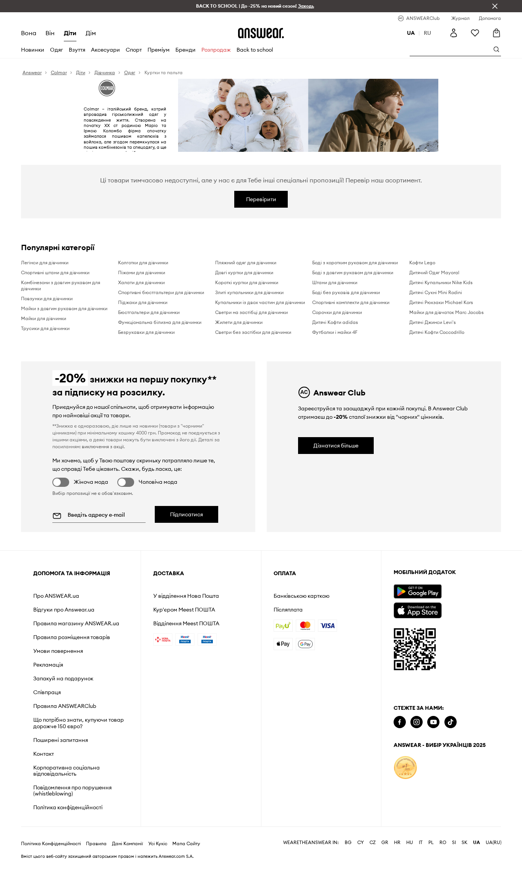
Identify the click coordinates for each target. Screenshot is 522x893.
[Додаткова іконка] (405, 767)
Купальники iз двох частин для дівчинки (260, 302)
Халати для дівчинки (141, 282)
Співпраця (47, 692)
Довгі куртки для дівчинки (244, 272)
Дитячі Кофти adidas (335, 322)
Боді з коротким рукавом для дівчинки (355, 262)
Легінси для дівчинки (44, 262)
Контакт (43, 753)
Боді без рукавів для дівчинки (346, 292)
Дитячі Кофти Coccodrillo (436, 332)
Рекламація (48, 664)
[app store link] (417, 609)
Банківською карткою (301, 595)
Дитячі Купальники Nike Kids (441, 282)
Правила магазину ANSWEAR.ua (76, 623)
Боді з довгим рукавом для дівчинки (352, 272)
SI (454, 842)
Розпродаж (216, 49)
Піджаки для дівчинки (142, 302)
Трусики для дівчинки (45, 328)
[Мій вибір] (475, 32)
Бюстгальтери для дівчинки (149, 312)
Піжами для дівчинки (141, 272)
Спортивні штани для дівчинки (55, 272)
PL (431, 842)
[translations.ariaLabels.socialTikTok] (450, 722)
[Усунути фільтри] (495, 6)
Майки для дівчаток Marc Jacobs (446, 312)
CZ (373, 842)
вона (28, 33)
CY (360, 842)
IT (421, 842)
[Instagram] (416, 722)
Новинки (32, 49)
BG (348, 842)
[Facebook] (400, 722)
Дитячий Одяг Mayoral (434, 272)
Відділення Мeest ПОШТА (186, 623)
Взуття (77, 49)
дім (91, 33)
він (50, 33)
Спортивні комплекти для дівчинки (350, 302)
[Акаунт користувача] (453, 32)
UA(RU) (493, 842)
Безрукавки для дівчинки (146, 332)
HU (409, 842)
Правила (96, 843)
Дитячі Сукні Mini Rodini (435, 292)
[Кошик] (496, 32)
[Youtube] (433, 722)
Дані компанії (127, 843)
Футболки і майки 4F (334, 332)
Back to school (255, 49)
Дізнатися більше (335, 445)
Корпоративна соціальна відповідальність (66, 770)
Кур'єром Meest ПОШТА (184, 609)
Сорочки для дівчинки (337, 312)
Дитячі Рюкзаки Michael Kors (441, 302)
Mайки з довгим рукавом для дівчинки (64, 308)
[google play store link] (417, 591)
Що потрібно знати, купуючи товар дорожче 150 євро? (78, 722)
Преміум (159, 49)
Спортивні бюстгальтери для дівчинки (161, 292)
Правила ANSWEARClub (64, 706)
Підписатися (186, 514)
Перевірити (261, 199)
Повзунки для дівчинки (47, 298)
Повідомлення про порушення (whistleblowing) (72, 790)
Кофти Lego (422, 262)
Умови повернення (58, 650)
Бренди (185, 49)
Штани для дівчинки (334, 282)
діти (70, 33)
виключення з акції (103, 446)
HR (397, 842)
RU (427, 33)
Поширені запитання (60, 740)
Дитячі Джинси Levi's (432, 322)
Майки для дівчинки (43, 318)
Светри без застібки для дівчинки (253, 332)
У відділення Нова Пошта (186, 595)
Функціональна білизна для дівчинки (159, 322)
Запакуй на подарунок (63, 678)
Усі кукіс (157, 843)
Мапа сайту (186, 843)
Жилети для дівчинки (239, 322)
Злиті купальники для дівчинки (249, 292)
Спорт (134, 49)
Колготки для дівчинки (143, 262)
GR (384, 842)
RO (442, 842)
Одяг (56, 49)
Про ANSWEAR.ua (56, 595)
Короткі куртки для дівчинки (246, 282)
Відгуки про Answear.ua (63, 609)
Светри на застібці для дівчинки (251, 312)
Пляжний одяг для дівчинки (245, 262)
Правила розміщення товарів (71, 637)
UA (476, 842)
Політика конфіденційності (67, 807)
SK (464, 842)
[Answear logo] (261, 32)
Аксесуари (105, 49)
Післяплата (288, 609)
